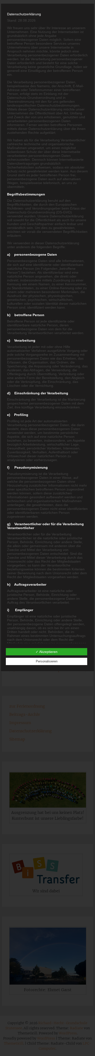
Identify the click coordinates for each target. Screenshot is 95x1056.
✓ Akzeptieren (46, 652)
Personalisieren (46, 661)
